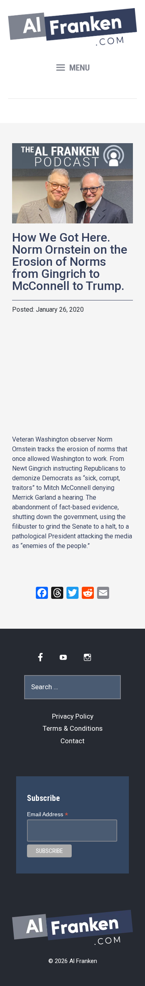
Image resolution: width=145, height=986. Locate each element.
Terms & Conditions (73, 728)
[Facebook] (42, 593)
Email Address (47, 814)
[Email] (103, 593)
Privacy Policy (72, 716)
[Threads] (57, 593)
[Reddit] (87, 593)
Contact (72, 741)
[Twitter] (72, 593)
